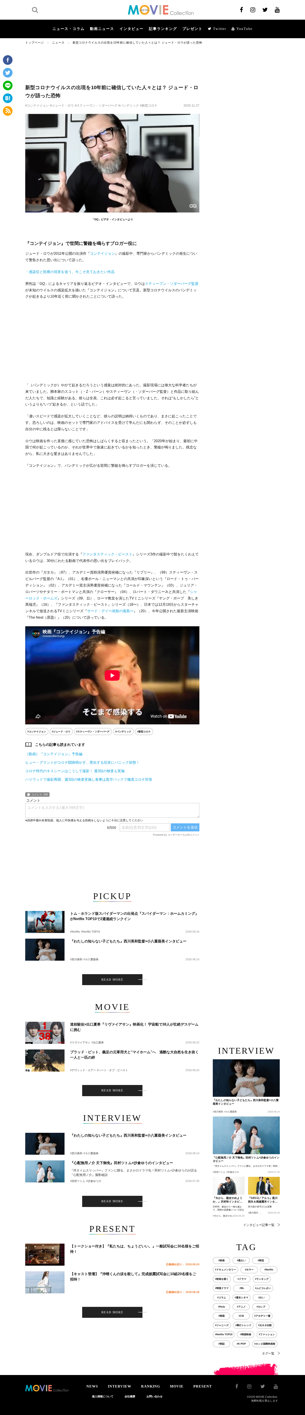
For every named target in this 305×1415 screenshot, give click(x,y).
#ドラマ (242, 1279)
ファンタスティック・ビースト (107, 554)
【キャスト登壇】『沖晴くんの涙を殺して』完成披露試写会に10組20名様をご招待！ (133, 1276)
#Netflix (75, 931)
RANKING (150, 1386)
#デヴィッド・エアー (83, 1070)
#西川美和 (76, 959)
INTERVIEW (119, 1386)
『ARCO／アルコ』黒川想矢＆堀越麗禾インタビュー (263, 1200)
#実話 (221, 1343)
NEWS (92, 1386)
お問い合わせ (154, 1396)
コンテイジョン (102, 253)
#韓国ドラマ (222, 1288)
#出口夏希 (98, 1042)
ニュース (58, 42)
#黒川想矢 (253, 1212)
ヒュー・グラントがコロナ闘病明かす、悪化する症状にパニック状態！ (82, 762)
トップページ (34, 42)
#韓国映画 (245, 1334)
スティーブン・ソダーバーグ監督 (171, 284)
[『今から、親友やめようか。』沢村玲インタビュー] (228, 1186)
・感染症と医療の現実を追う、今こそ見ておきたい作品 (70, 272)
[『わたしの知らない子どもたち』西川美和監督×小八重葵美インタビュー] (45, 950)
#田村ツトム (77, 1181)
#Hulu (221, 1306)
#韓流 (261, 1260)
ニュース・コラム (68, 29)
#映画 (221, 1260)
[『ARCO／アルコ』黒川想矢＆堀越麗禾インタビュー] (264, 1186)
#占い (261, 1297)
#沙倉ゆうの (93, 1181)
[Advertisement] (112, 64)
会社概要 (130, 1396)
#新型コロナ (148, 105)
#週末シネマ (241, 1297)
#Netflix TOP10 (90, 931)
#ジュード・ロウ (62, 105)
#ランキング (262, 1279)
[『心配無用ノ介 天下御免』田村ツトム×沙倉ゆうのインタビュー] (45, 1171)
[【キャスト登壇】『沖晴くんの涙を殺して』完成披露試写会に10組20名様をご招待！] (45, 1282)
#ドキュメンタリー (225, 1269)
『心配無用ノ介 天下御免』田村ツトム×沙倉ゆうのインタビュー (121, 1163)
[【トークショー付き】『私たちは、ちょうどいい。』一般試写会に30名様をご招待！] (45, 1255)
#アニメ (241, 1306)
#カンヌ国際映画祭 (264, 1343)
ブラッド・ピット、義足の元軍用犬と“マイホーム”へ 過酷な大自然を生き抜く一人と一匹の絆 (134, 1054)
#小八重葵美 (91, 959)
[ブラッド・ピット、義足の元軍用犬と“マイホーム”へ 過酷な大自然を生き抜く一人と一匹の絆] (45, 1060)
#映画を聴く (222, 1279)
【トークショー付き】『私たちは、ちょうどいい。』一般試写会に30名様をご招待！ (134, 1248)
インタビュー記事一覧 (258, 1225)
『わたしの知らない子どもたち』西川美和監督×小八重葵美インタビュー (128, 941)
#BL (242, 1288)
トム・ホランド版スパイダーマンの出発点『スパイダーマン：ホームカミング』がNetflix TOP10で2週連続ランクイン (134, 916)
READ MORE (112, 979)
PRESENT (202, 1386)
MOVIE (177, 1386)
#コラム (221, 1297)
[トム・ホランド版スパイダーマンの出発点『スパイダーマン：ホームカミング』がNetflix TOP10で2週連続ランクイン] (45, 922)
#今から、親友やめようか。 (227, 1216)
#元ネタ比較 (265, 1325)
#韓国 (221, 1315)
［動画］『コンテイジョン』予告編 (53, 754)
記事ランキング (163, 29)
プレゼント (192, 29)
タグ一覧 (268, 1353)
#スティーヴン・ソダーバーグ (96, 105)
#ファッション (267, 1334)
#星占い (241, 1260)
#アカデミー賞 (262, 1315)
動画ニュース (102, 29)
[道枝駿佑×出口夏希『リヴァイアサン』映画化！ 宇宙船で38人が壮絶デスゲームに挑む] (45, 1033)
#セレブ (261, 1306)
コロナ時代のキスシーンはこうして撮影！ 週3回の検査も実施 (75, 771)
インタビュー (131, 29)
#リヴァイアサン (80, 1042)
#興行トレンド (243, 1325)
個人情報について (102, 1396)
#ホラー (249, 1269)
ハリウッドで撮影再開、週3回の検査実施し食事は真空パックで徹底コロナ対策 (88, 779)
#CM (241, 1315)
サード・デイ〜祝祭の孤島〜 (110, 611)
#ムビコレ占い (263, 1288)
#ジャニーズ (222, 1325)
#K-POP (241, 1343)
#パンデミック (128, 105)
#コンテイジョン (37, 105)
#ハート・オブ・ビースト (112, 1070)
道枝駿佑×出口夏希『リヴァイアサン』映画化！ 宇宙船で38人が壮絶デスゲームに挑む (134, 1027)
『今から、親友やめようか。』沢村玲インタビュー (227, 1200)
